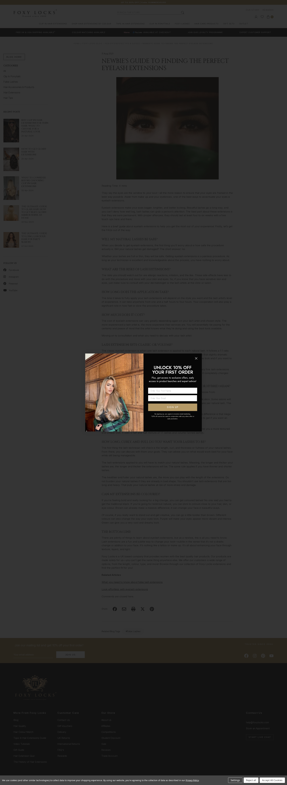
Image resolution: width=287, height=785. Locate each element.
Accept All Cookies (272, 780)
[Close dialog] (196, 358)
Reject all (251, 780)
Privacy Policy (192, 780)
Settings (235, 780)
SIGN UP (172, 407)
